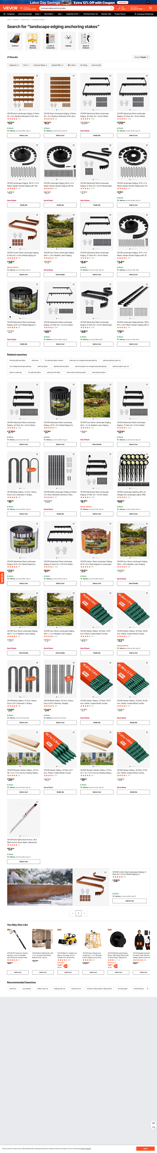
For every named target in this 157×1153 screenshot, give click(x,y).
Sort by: (137, 57)
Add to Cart (23, 135)
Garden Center (25, 19)
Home (9, 19)
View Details (60, 275)
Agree (146, 1148)
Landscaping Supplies (38, 19)
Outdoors (16, 19)
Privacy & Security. (85, 1148)
